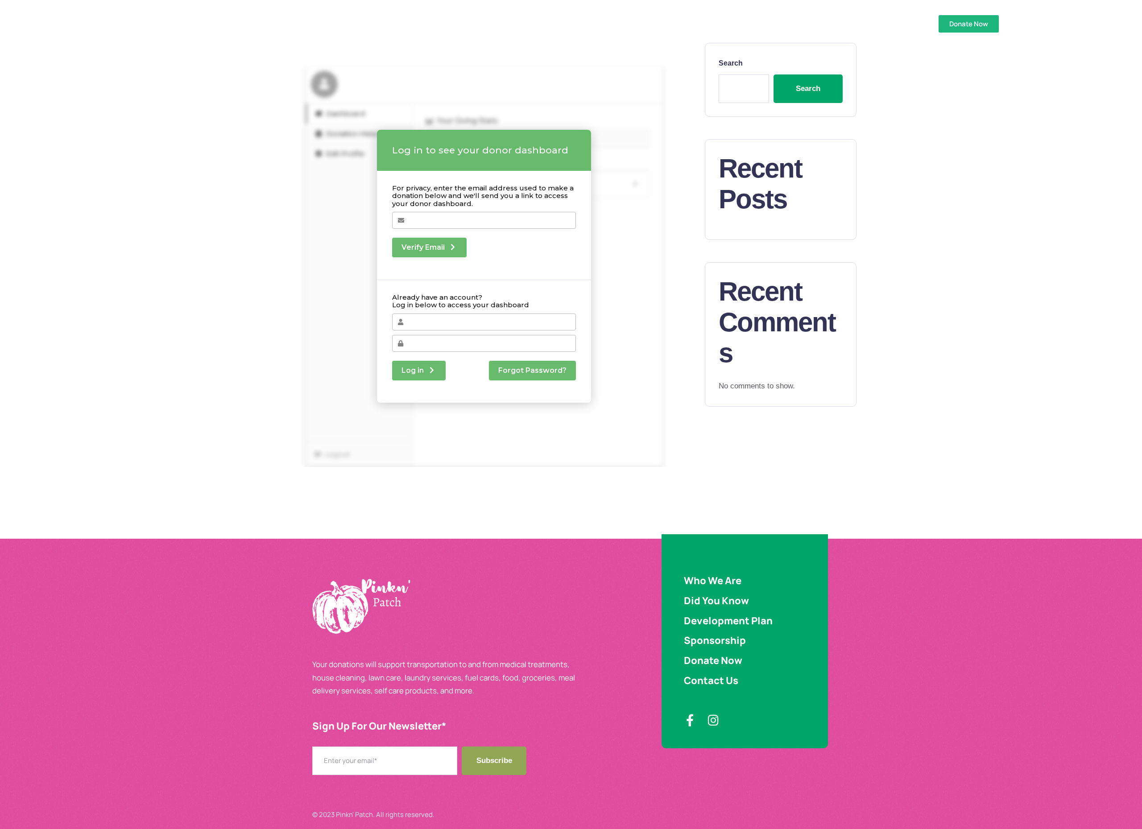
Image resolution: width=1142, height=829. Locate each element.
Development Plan (426, 24)
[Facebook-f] (690, 720)
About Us (361, 24)
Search (731, 63)
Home (320, 24)
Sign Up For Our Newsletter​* (379, 726)
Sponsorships (500, 24)
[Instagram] (713, 720)
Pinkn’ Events (629, 24)
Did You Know (565, 24)
